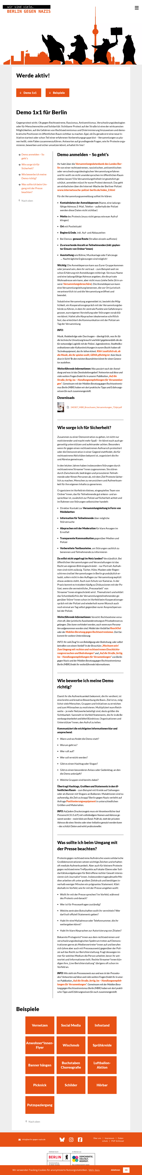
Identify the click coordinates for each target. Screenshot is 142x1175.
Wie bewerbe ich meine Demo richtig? (33, 176)
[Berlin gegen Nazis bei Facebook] (80, 1140)
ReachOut (115, 628)
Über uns (97, 1138)
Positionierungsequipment (81, 801)
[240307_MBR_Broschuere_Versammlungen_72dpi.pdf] (89, 411)
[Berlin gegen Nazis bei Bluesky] (62, 1140)
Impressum (109, 1138)
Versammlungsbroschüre (77, 283)
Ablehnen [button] (115, 1170)
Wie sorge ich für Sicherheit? (30, 166)
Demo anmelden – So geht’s (32, 156)
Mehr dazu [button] (94, 1170)
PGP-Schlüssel (117, 1141)
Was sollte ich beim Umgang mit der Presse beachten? (34, 188)
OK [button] (126, 1170)
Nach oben (27, 200)
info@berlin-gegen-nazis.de (33, 1139)
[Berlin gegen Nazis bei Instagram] (71, 1140)
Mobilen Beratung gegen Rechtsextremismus (89, 631)
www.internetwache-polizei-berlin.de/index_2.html (86, 189)
